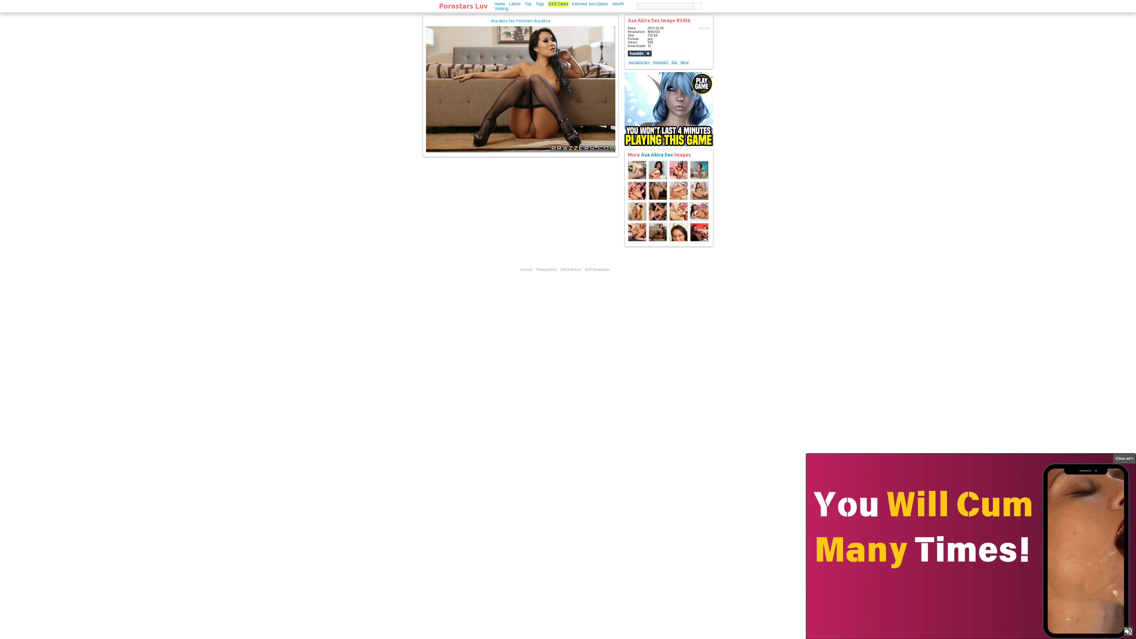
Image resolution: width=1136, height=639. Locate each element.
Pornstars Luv (463, 6)
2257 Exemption (597, 269)
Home (500, 3)
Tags (539, 3)
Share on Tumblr (640, 54)
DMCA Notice (570, 269)
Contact (526, 269)
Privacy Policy (546, 269)
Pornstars (660, 62)
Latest (515, 3)
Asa (674, 62)
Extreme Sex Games (590, 3)
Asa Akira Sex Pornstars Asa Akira (520, 21)
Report (704, 28)
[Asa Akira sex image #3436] (520, 151)
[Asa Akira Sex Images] (637, 178)
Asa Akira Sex (639, 62)
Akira (684, 62)
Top (528, 3)
